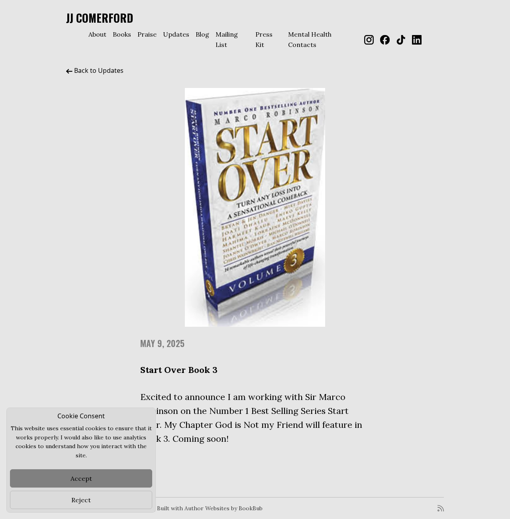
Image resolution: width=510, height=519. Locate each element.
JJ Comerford (99, 18)
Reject (81, 500)
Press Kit (264, 39)
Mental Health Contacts (310, 39)
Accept (81, 478)
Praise (147, 34)
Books (122, 34)
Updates (176, 34)
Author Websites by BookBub (223, 508)
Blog (202, 34)
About (97, 34)
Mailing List (227, 39)
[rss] (440, 508)
